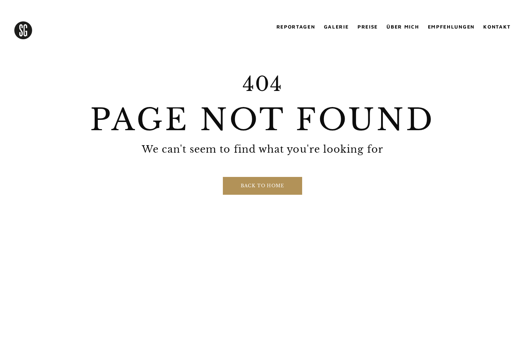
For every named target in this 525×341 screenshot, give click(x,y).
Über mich (402, 27)
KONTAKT (497, 27)
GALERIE (336, 27)
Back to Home (262, 185)
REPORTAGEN (295, 27)
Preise (368, 27)
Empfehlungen (451, 27)
